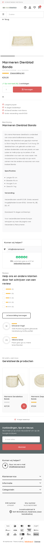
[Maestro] (29, 526)
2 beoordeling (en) (17, 73)
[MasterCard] (22, 526)
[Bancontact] (22, 530)
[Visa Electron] (29, 530)
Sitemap (37, 541)
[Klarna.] (36, 534)
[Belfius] (36, 530)
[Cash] (22, 539)
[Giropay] (22, 534)
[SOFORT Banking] (36, 526)
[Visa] (15, 530)
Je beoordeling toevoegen (16, 315)
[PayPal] (8, 530)
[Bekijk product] (24, 406)
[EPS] (29, 534)
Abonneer (22, 447)
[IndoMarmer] (9, 7)
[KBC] (15, 534)
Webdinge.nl (29, 541)
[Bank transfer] (8, 526)
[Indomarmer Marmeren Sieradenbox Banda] (15, 381)
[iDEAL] (15, 526)
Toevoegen (28, 89)
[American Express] (8, 534)
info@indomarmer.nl (16, 249)
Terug (7, 19)
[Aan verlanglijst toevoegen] (3, 97)
